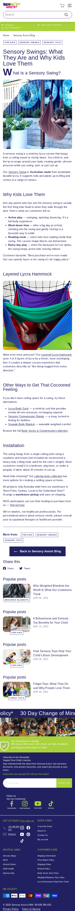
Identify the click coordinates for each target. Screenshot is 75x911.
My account (43, 839)
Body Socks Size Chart (48, 873)
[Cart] (62, 5)
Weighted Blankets (17, 600)
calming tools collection (48, 476)
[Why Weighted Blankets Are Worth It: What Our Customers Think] (17, 591)
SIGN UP (64, 783)
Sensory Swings (29, 42)
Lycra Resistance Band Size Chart (53, 882)
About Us (42, 831)
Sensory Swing (17, 171)
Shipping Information (47, 856)
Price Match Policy (46, 860)
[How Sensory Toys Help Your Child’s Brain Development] (17, 657)
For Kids (10, 42)
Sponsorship (8, 873)
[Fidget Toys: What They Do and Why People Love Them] (17, 689)
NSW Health (8, 869)
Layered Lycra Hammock (57, 354)
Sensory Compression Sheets (26, 416)
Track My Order (45, 826)
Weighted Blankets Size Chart (51, 877)
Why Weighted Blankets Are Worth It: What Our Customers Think (52, 590)
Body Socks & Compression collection (44, 430)
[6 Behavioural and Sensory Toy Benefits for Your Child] (17, 624)
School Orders (9, 864)
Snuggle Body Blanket (21, 424)
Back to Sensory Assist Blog (40, 551)
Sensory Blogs (9, 856)
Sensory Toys (52, 42)
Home (6, 35)
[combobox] (37, 14)
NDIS (5, 860)
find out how (17, 504)
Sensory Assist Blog (24, 35)
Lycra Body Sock (18, 408)
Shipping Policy (44, 864)
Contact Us (43, 835)
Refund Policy (44, 869)
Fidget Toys (16, 698)
